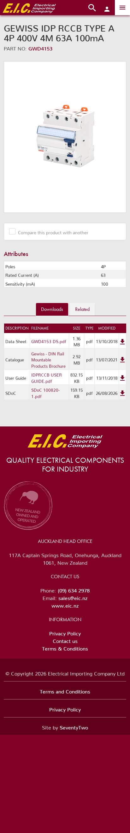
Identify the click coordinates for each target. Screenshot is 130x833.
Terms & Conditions (65, 647)
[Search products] (92, 7)
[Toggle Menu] (122, 7)
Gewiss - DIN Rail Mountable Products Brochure (48, 358)
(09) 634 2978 (74, 589)
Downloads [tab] (52, 309)
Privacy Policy (65, 632)
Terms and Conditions (65, 690)
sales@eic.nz (72, 597)
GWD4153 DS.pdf (48, 340)
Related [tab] (82, 309)
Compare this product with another (53, 231)
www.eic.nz (65, 604)
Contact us (65, 640)
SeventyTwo (74, 726)
